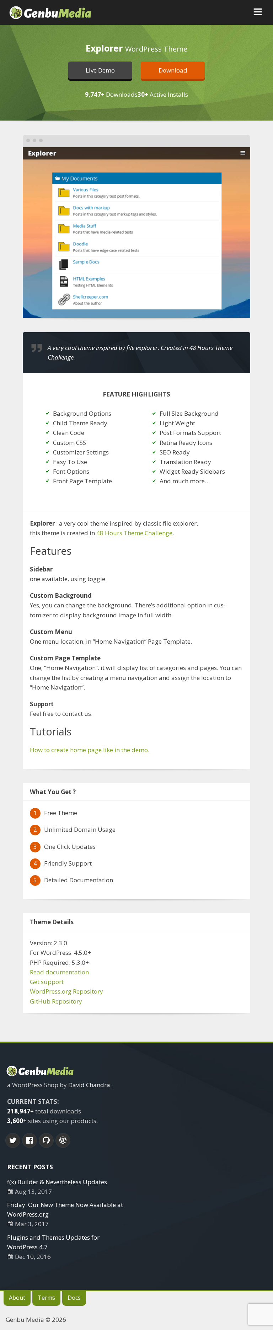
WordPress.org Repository (66, 991)
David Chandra (89, 1085)
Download (173, 70)
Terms (46, 1298)
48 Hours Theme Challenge (134, 533)
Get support (47, 982)
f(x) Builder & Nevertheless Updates (57, 1182)
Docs (74, 1298)
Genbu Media (25, 1319)
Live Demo (100, 70)
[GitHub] (46, 1140)
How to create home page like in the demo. (89, 750)
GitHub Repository (56, 1001)
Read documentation (59, 972)
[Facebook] (29, 1140)
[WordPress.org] (62, 1140)
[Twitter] (12, 1140)
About (17, 1298)
